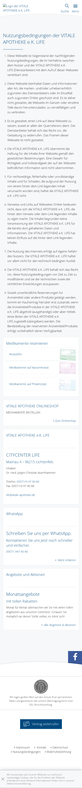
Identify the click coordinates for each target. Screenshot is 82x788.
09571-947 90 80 (17, 551)
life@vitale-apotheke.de (20, 495)
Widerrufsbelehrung (59, 752)
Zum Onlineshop (65, 421)
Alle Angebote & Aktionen (59, 625)
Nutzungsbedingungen (27, 752)
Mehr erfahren (66, 560)
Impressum (23, 747)
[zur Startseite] (23, 8)
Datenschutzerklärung (19, 783)
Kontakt (41, 747)
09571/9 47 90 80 (28, 481)
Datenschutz (60, 747)
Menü (75, 11)
